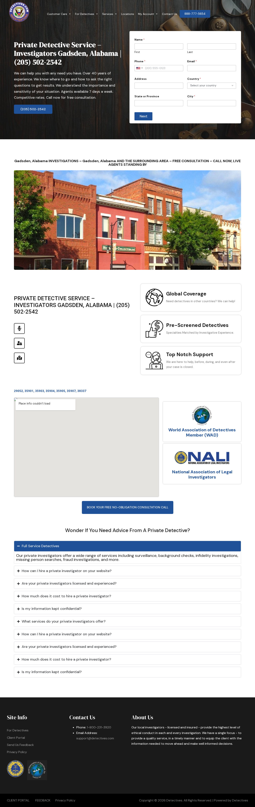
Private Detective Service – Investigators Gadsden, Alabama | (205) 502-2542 (68, 53)
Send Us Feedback (20, 745)
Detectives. (174, 800)
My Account (146, 14)
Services (107, 14)
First (137, 52)
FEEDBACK (42, 800)
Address (140, 79)
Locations (127, 14)
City (191, 96)
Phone (139, 61)
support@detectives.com (95, 738)
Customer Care (57, 14)
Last (190, 52)
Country (194, 79)
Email (192, 61)
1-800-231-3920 (99, 727)
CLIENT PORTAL (18, 800)
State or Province (146, 96)
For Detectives (84, 14)
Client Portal (16, 738)
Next (143, 116)
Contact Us (169, 14)
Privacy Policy (17, 752)
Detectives (240, 800)
